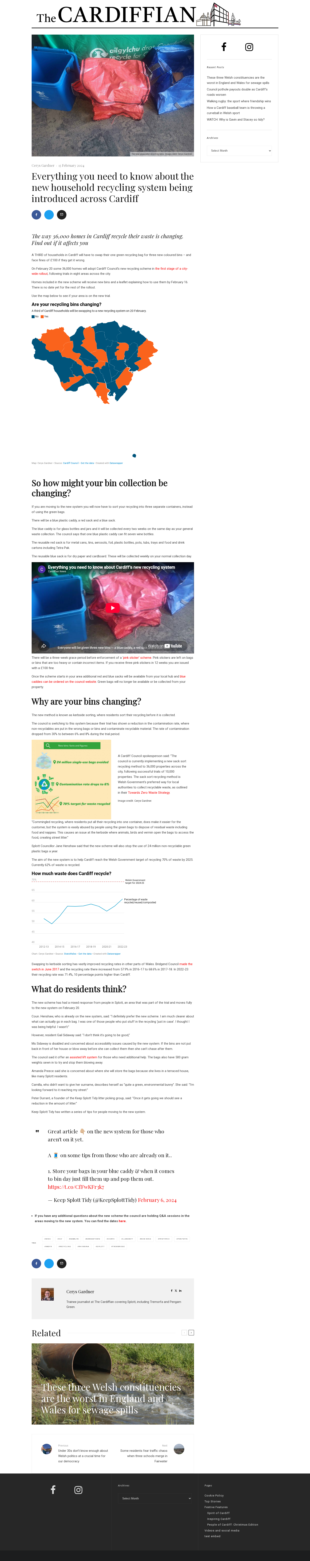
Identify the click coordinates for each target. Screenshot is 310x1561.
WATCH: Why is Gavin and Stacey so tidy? (236, 119)
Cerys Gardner (43, 165)
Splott (101, 1246)
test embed (213, 1536)
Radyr (49, 1246)
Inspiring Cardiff (218, 1519)
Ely (60, 1239)
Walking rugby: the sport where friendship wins (239, 101)
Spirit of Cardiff (218, 1513)
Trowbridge (118, 1246)
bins (48, 1239)
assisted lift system (83, 1057)
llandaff (128, 1239)
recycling (65, 1246)
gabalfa (74, 1239)
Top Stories (213, 1501)
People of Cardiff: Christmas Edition (232, 1524)
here (122, 1221)
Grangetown (93, 1239)
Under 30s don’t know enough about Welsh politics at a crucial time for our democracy (83, 1453)
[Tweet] (49, 215)
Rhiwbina (84, 1246)
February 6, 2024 (157, 1199)
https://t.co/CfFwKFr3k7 (76, 1186)
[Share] (36, 215)
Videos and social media (222, 1530)
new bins (146, 1239)
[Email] (61, 215)
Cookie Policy (214, 1495)
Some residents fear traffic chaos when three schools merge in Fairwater (143, 1453)
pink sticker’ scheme (137, 658)
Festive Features (216, 1507)
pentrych (164, 1239)
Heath (111, 1239)
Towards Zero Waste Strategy (149, 793)
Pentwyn (183, 1239)
